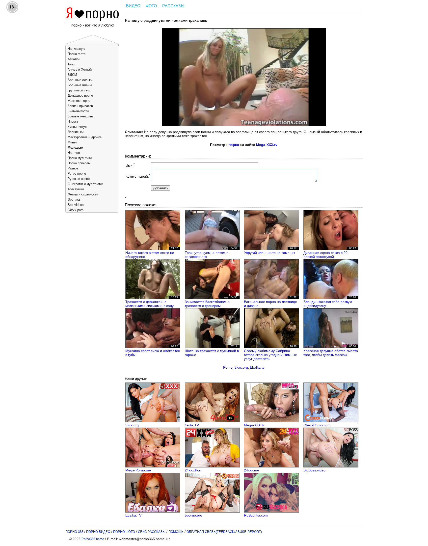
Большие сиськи (80, 80)
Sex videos (76, 205)
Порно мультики (80, 158)
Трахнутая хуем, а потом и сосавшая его (206, 255)
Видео (133, 6)
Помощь (176, 532)
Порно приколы (79, 163)
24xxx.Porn (193, 470)
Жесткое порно (79, 101)
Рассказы (173, 6)
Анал (71, 64)
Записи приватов (80, 106)
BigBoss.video (314, 470)
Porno (228, 367)
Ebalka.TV (133, 515)
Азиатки (74, 59)
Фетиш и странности (83, 194)
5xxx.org (241, 367)
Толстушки (76, 189)
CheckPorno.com (316, 425)
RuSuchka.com (256, 515)
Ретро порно (77, 173)
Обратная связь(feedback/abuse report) (224, 532)
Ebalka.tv (257, 367)
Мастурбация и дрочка (85, 137)
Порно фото (76, 54)
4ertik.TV (192, 425)
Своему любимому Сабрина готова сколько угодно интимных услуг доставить (270, 355)
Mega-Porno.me (138, 470)
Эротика (74, 199)
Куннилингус (77, 127)
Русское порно (79, 179)
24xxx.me (251, 470)
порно (234, 145)
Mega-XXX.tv (266, 145)
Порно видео (98, 532)
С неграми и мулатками (85, 184)
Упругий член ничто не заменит (269, 253)
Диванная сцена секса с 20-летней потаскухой (326, 255)
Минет (72, 142)
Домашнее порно (80, 95)
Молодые (75, 147)
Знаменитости (78, 111)
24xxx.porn (75, 210)
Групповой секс (79, 90)
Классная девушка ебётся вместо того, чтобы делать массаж (330, 353)
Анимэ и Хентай (80, 69)
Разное (73, 168)
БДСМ (72, 75)
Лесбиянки (75, 132)
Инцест (73, 121)
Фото (151, 6)
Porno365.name (92, 539)
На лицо (74, 153)
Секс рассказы (151, 532)
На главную (76, 49)
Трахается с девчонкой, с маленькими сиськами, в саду (149, 304)
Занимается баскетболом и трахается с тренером (207, 304)
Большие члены (80, 85)
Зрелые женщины (81, 116)
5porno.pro (193, 515)
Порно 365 (74, 532)
